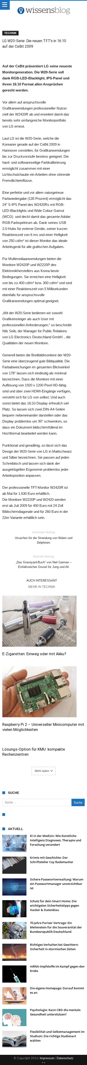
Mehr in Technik (41, 587)
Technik (10, 33)
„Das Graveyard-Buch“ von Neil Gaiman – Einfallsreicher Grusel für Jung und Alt (43, 562)
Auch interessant (41, 580)
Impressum (47, 1058)
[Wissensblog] (43, 5)
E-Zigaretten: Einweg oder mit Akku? (34, 654)
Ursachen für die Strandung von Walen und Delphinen (43, 537)
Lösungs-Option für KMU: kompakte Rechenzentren (33, 752)
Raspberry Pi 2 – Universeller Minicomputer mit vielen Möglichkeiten (43, 727)
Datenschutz (65, 1058)
